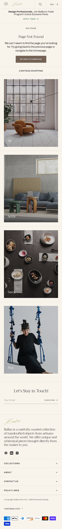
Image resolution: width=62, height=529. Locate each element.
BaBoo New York (21, 500)
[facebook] (6, 453)
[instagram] (17, 453)
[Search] (40, 4)
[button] (5, 4)
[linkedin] (12, 453)
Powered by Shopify (40, 500)
